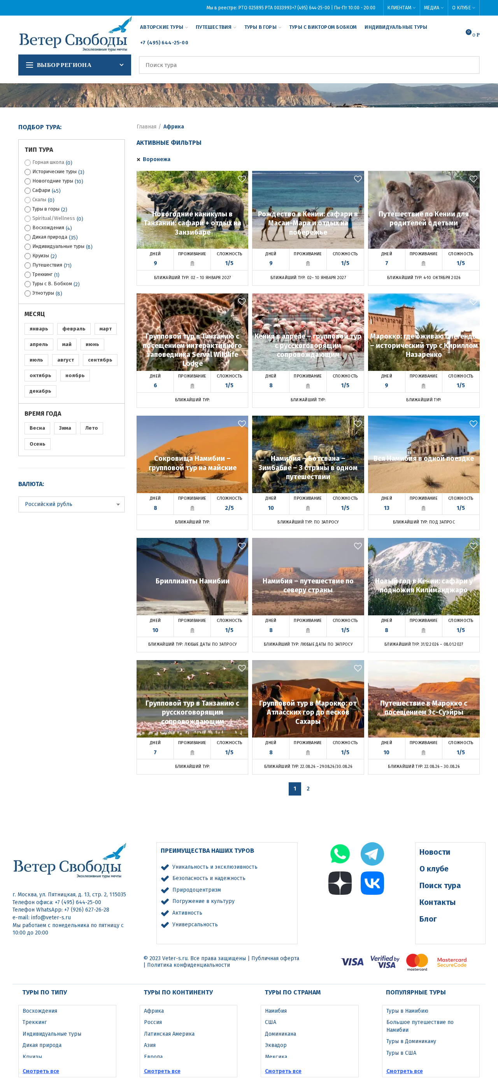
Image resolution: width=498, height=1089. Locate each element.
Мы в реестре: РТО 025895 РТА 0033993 (249, 8)
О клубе (434, 868)
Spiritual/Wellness (53, 218)
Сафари (41, 190)
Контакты (437, 902)
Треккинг (42, 274)
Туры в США (401, 1053)
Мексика (276, 1057)
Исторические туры (54, 171)
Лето (91, 428)
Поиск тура (440, 885)
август (65, 360)
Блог (428, 919)
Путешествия (47, 265)
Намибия (276, 1011)
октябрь (40, 375)
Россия (153, 1022)
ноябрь (75, 375)
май (67, 344)
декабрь (40, 391)
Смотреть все (41, 1071)
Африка (154, 1011)
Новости (435, 852)
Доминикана (280, 1034)
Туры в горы (46, 209)
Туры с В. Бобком (52, 283)
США (270, 1022)
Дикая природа (49, 237)
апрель (39, 344)
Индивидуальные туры (58, 246)
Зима (65, 428)
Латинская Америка (169, 1034)
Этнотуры (43, 293)
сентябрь (100, 360)
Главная (146, 126)
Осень (38, 444)
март (106, 329)
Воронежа (156, 159)
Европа (153, 1057)
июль (36, 360)
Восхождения (48, 227)
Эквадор (276, 1045)
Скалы (39, 199)
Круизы (40, 255)
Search (469, 65)
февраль (74, 329)
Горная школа (48, 162)
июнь (92, 344)
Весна (37, 428)
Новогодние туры (52, 181)
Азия (150, 1045)
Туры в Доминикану (411, 1041)
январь (39, 329)
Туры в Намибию (407, 1011)
